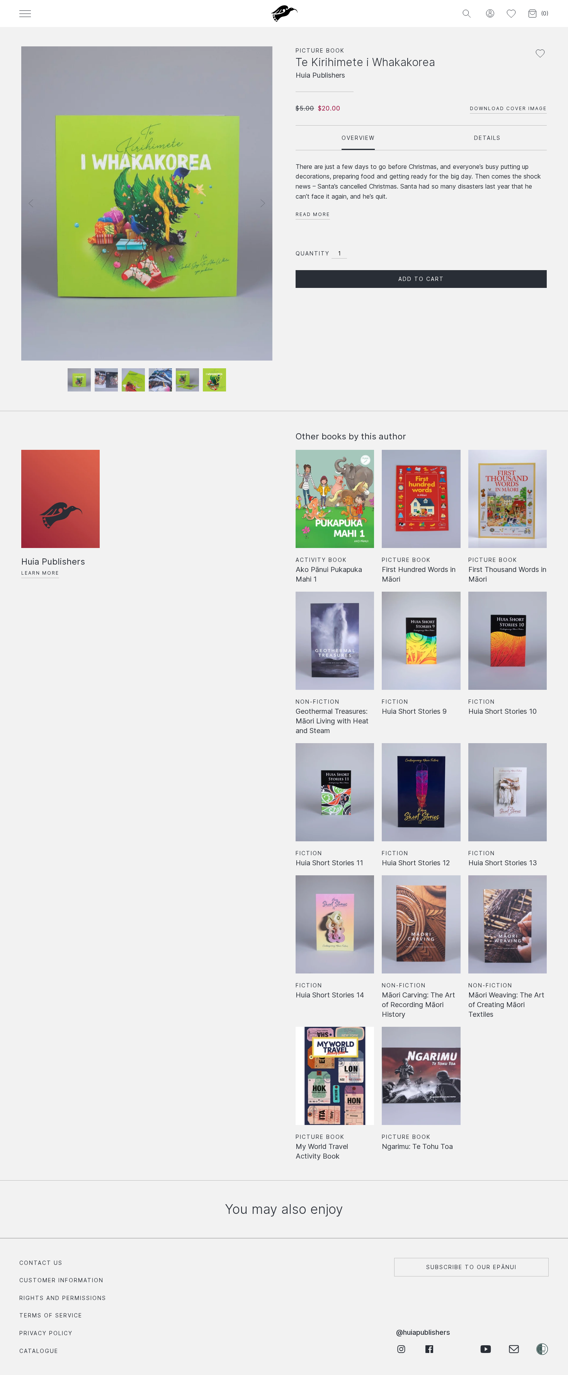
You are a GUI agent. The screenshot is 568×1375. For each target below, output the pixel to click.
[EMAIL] (513, 1349)
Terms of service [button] (50, 1315)
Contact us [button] (41, 1262)
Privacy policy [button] (46, 1333)
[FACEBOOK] (429, 1349)
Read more (313, 214)
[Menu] (25, 13)
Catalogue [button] (38, 1351)
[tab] (358, 138)
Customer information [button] (61, 1280)
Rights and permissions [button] (62, 1298)
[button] (490, 13)
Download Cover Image (508, 108)
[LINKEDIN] (457, 1349)
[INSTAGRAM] (401, 1349)
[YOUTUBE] (485, 1349)
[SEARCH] (466, 13)
